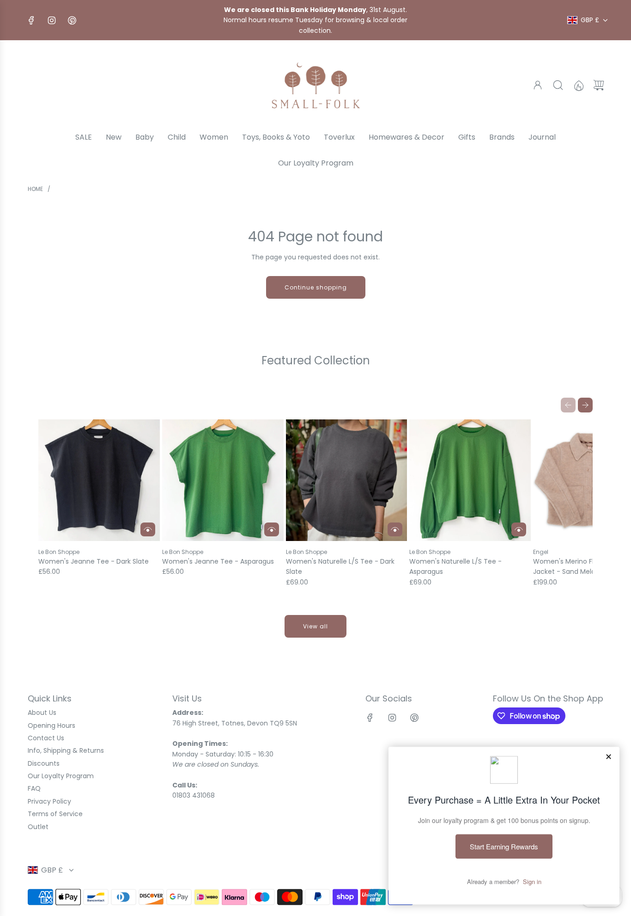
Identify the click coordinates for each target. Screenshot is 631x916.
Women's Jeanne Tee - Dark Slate (93, 561)
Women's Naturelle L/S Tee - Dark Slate (340, 566)
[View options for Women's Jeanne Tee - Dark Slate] (147, 529)
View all (315, 626)
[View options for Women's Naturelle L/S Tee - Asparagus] (518, 529)
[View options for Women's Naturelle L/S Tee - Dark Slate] (395, 529)
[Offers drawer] (578, 85)
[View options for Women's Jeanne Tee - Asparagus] (271, 529)
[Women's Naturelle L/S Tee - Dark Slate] (346, 480)
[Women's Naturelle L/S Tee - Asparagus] (470, 480)
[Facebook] (31, 20)
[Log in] (538, 85)
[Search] (558, 85)
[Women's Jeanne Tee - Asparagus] (223, 480)
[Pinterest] (72, 20)
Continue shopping (316, 287)
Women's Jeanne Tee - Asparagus (218, 561)
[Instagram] (52, 20)
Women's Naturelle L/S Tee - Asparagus (455, 566)
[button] (568, 405)
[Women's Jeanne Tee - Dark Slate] (99, 480)
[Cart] (599, 85)
